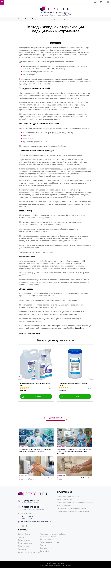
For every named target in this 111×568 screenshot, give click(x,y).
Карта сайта (60, 563)
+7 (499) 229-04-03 (30, 501)
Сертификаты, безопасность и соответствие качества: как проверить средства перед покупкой (74, 451)
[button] (20, 376)
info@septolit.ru (27, 513)
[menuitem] (68, 496)
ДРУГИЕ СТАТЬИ (55, 418)
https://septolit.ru (77, 328)
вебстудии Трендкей (64, 565)
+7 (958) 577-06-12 (30, 507)
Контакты (36, 503)
